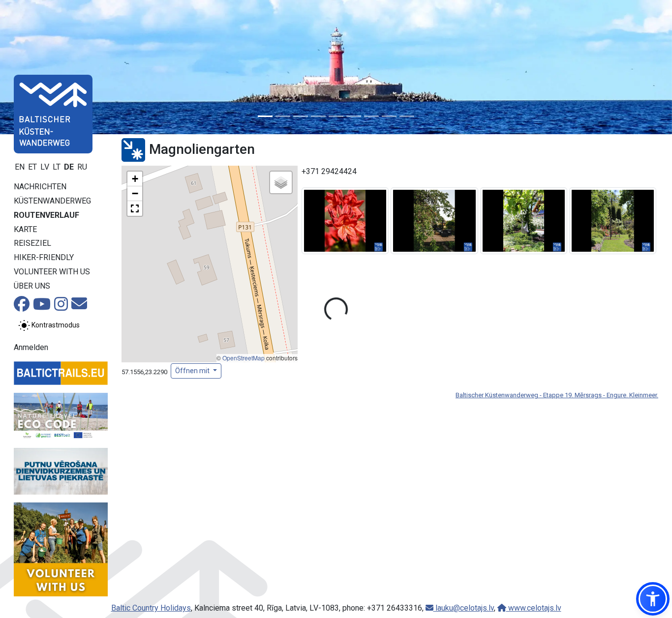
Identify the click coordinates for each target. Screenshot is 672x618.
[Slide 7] (371, 116)
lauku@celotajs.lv (463, 608)
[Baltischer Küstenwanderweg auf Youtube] (42, 307)
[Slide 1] (265, 116)
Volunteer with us (52, 271)
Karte (25, 229)
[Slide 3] (300, 116)
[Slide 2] (282, 116)
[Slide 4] (318, 116)
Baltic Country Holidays (151, 608)
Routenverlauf (46, 215)
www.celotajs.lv (533, 608)
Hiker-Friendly (44, 257)
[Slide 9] (406, 116)
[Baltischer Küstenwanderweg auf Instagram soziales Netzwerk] (61, 307)
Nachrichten (40, 186)
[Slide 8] (389, 116)
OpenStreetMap (243, 357)
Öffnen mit (193, 371)
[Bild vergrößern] (345, 220)
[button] (134, 179)
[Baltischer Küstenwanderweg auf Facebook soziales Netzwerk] (22, 307)
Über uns (32, 286)
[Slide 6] (353, 116)
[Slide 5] (336, 116)
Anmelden (31, 347)
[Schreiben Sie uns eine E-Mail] (79, 306)
